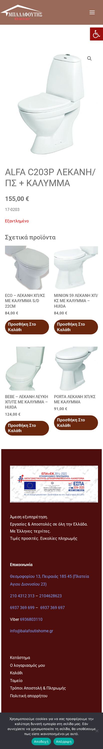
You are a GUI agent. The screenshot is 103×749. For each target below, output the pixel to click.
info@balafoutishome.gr (31, 631)
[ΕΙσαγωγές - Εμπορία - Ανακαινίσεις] (21, 12)
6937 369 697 (52, 607)
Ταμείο (16, 680)
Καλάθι (16, 673)
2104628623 (50, 596)
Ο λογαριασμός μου (27, 665)
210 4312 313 (22, 596)
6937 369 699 (22, 607)
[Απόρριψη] (96, 730)
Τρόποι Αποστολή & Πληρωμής (38, 688)
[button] (96, 33)
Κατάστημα (20, 657)
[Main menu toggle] (92, 12)
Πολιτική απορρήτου (29, 696)
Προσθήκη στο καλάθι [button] (22, 326)
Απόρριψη (64, 742)
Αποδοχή (41, 742)
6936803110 (31, 619)
